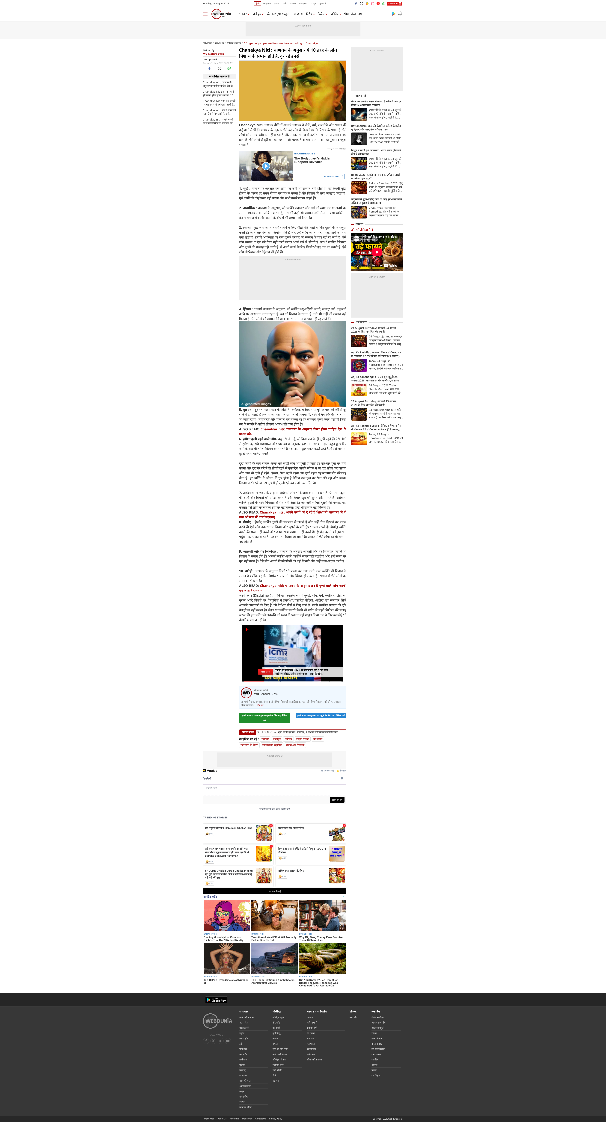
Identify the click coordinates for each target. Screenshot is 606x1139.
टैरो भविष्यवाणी (378, 1048)
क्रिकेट (321, 14)
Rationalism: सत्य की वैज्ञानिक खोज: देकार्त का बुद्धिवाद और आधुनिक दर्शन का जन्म (376, 127)
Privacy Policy (275, 1118)
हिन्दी (257, 3)
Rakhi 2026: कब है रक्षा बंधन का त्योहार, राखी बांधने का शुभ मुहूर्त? (375, 176)
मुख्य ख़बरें (244, 1027)
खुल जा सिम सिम (280, 1048)
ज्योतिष (334, 14)
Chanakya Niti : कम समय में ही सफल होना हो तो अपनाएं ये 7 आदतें (218, 93)
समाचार (243, 14)
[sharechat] (367, 3)
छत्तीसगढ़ (243, 1059)
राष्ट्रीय (241, 1033)
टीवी (274, 1075)
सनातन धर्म (312, 1027)
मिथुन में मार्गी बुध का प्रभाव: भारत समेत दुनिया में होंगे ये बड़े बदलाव (376, 152)
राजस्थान (243, 1075)
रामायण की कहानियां (272, 745)
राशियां (374, 1033)
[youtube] (378, 3)
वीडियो (359, 224)
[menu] (206, 14)
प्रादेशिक (243, 1048)
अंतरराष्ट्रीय (244, 1038)
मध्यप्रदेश (243, 1054)
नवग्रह (374, 1070)
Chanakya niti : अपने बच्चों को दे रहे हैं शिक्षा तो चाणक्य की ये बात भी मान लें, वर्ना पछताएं (219, 121)
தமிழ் (276, 3)
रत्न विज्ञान (375, 1075)
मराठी (284, 3)
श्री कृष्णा (311, 1033)
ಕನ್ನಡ (313, 3)
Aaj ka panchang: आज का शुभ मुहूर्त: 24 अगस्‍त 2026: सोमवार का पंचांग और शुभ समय (375, 378)
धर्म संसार (361, 322)
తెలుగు (293, 3)
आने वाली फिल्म (280, 1054)
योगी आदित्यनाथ (246, 1017)
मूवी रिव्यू (276, 1033)
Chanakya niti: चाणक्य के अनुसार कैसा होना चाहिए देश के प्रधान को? (218, 84)
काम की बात (245, 1080)
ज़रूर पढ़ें (361, 96)
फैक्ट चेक (243, 1096)
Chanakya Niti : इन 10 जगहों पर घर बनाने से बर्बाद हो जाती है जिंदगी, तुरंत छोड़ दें (219, 102)
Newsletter (393, 3)
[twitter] (361, 3)
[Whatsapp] (383, 3)
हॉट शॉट (276, 1022)
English (267, 3)
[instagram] (372, 3)
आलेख (275, 1038)
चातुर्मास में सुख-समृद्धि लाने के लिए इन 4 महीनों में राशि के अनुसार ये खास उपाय (376, 201)
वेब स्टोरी (276, 1027)
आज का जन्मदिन (378, 1022)
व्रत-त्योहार (311, 1048)
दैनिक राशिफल (377, 1017)
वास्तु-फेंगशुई (376, 1043)
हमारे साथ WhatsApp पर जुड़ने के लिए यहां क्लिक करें (265, 718)
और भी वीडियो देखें (362, 230)
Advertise (234, 1118)
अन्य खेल (353, 1017)
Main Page (209, 1118)
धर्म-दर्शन (219, 43)
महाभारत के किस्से (249, 745)
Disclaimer (247, 1118)
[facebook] (356, 3)
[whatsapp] (229, 68)
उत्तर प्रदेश (243, 1022)
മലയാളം (303, 3)
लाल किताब (376, 1038)
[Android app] (216, 1000)
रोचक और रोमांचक (295, 745)
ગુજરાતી (323, 3)
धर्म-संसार (207, 43)
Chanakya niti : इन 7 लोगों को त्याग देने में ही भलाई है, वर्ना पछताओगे (219, 111)
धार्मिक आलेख (234, 43)
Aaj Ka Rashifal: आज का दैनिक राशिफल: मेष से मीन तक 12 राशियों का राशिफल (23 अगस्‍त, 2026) (376, 427)
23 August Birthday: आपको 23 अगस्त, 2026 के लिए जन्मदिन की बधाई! (374, 403)
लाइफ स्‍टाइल (302, 739)
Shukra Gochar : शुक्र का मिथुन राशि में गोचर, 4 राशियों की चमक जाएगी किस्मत (297, 732)
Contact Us (260, 1118)
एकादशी (310, 1017)
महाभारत (311, 1043)
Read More (265, 671)
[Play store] (394, 13)
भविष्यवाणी (312, 1022)
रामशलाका (376, 1054)
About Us (222, 1118)
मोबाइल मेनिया (245, 1107)
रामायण (310, 1038)
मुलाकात (276, 1080)
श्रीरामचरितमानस (353, 14)
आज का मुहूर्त (377, 1027)
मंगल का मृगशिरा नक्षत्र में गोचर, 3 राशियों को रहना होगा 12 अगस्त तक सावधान (376, 103)
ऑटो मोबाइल (245, 1086)
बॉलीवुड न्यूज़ (278, 1017)
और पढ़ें (260, 705)
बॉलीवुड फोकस (279, 1059)
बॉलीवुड (256, 14)
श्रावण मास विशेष (303, 14)
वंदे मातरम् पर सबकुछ (278, 14)
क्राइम (241, 1091)
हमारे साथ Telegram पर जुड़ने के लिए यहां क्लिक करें (321, 715)
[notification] (400, 13)
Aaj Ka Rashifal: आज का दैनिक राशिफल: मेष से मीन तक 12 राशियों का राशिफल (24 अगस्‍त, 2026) (376, 354)
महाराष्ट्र (242, 1070)
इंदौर (241, 1043)
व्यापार (242, 1101)
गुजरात (242, 1064)
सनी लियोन (277, 1070)
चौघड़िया (375, 1059)
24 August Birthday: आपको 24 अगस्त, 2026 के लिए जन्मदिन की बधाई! (374, 329)
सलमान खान (278, 1064)
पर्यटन (275, 1043)
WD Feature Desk (213, 53)
